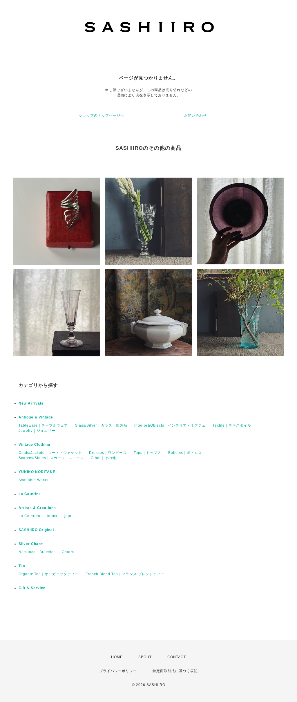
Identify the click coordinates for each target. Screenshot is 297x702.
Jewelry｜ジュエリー (37, 431)
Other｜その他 (103, 458)
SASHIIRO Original (36, 530)
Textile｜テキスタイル (232, 425)
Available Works (33, 480)
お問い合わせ (195, 115)
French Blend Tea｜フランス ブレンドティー (125, 574)
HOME (117, 657)
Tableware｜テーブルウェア (43, 425)
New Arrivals (31, 403)
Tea (22, 566)
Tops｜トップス (147, 453)
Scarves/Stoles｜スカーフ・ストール (51, 458)
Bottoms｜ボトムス (185, 453)
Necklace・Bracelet (37, 552)
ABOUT (145, 657)
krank (52, 516)
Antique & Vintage (36, 417)
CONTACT (176, 657)
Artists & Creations (37, 508)
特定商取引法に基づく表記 (175, 671)
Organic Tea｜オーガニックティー (49, 574)
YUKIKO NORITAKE (37, 472)
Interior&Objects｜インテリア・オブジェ (170, 425)
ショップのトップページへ (101, 115)
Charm (68, 552)
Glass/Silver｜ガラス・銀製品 (101, 425)
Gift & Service (32, 588)
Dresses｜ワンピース (108, 453)
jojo (67, 516)
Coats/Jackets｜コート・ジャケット (50, 453)
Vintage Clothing (34, 445)
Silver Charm (31, 544)
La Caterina (30, 494)
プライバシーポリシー (118, 671)
